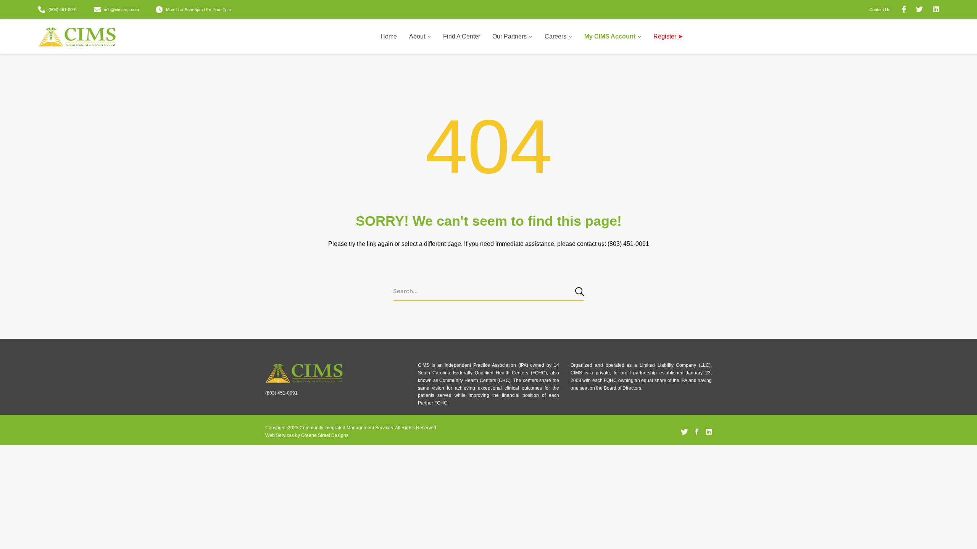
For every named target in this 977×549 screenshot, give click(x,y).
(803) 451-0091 (281, 393)
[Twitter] (684, 432)
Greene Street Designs (324, 435)
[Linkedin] (709, 432)
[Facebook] (696, 432)
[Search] (580, 291)
